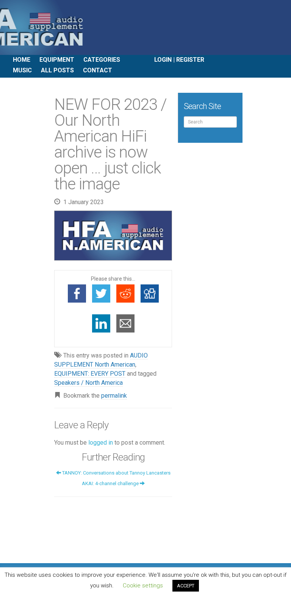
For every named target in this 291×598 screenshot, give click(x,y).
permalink (114, 395)
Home (21, 59)
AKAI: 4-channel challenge (111, 483)
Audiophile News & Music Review (145, 27)
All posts (57, 70)
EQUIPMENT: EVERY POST (89, 373)
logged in (100, 442)
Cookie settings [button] (143, 585)
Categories (101, 59)
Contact (97, 70)
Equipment (56, 59)
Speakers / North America (88, 382)
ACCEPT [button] (185, 586)
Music (22, 70)
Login (163, 59)
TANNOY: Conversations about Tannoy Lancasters (116, 473)
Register (190, 59)
